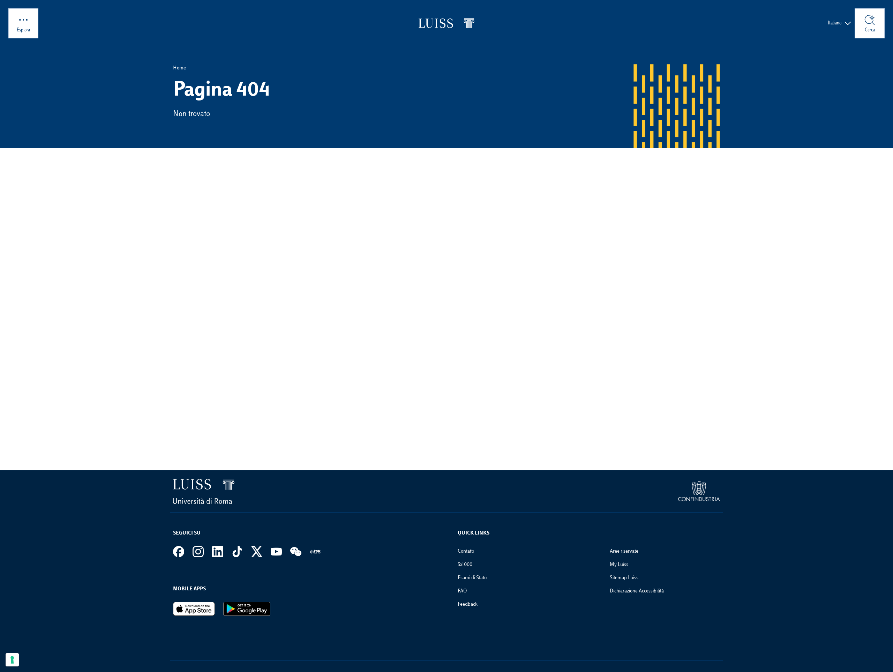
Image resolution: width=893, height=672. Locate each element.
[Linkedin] (217, 551)
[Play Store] (246, 609)
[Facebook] (178, 551)
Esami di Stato (472, 578)
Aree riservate (624, 551)
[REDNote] (315, 551)
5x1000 (465, 564)
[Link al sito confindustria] (699, 491)
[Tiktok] (237, 551)
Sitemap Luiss (624, 578)
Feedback (468, 604)
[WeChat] (295, 551)
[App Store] (194, 609)
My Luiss (619, 564)
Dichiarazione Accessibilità (637, 591)
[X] (256, 551)
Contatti (466, 551)
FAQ (462, 591)
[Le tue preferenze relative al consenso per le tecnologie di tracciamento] (12, 659)
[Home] (446, 23)
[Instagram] (198, 551)
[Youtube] (276, 551)
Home (179, 68)
